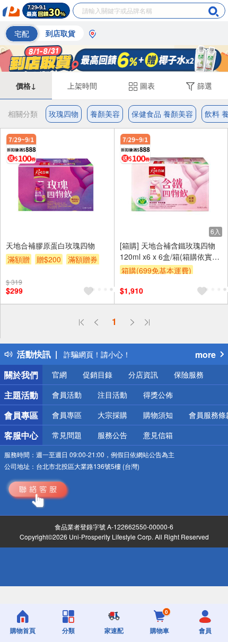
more (205, 354)
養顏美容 (105, 113)
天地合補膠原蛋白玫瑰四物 (50, 245)
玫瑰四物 (63, 113)
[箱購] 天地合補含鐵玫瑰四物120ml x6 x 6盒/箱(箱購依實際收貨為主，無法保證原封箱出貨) (170, 251)
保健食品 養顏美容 (162, 113)
